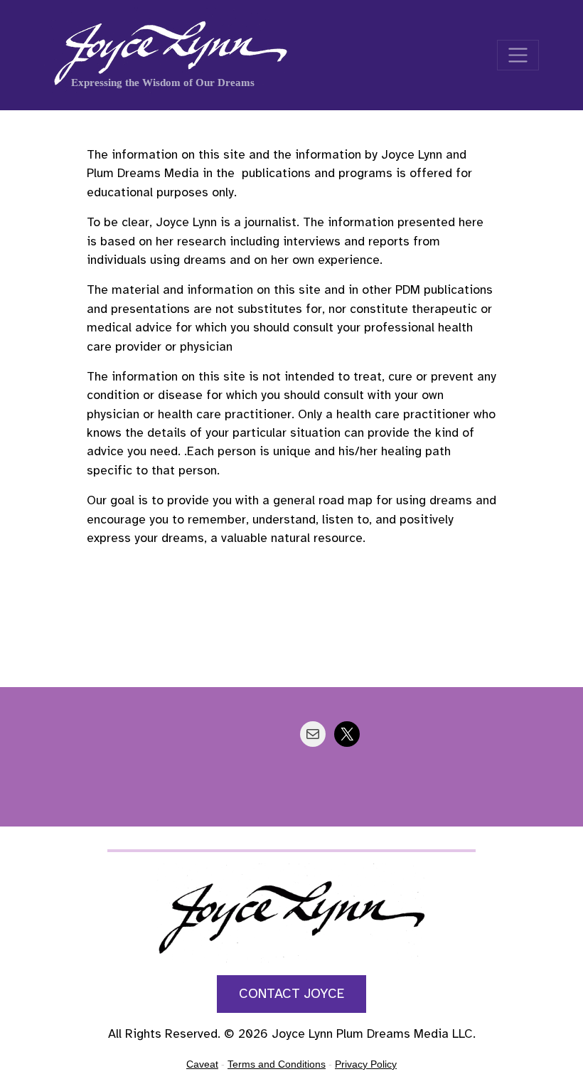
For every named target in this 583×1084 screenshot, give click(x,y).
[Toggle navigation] (518, 55)
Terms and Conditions (277, 1064)
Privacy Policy (366, 1064)
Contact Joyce (291, 993)
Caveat (202, 1064)
